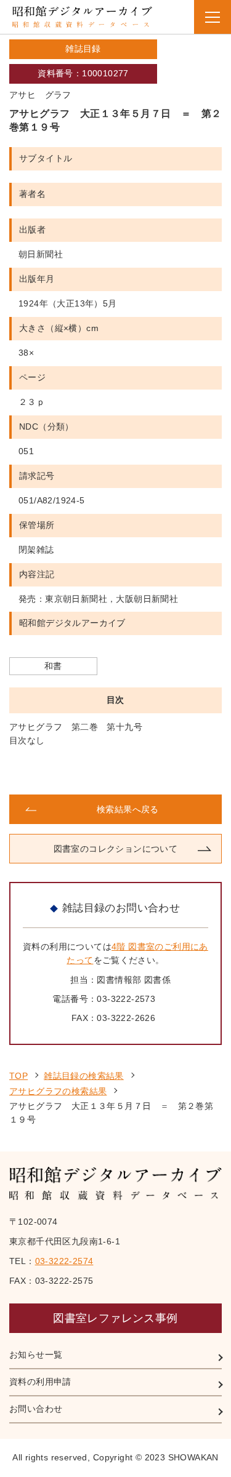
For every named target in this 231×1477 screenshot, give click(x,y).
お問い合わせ (35, 1409)
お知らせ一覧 (35, 1354)
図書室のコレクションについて (116, 849)
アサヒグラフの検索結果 (58, 1091)
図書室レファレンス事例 (115, 1318)
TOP (18, 1076)
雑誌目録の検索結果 (84, 1076)
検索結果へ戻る (128, 809)
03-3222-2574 (64, 1261)
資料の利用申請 (40, 1382)
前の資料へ (61, 771)
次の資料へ (169, 771)
